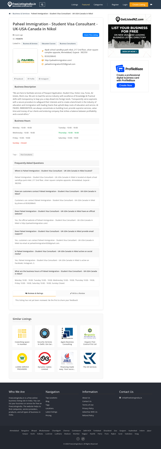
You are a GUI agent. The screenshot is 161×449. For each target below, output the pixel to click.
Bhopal (34, 430)
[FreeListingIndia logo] (22, 4)
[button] (151, 4)
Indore (142, 430)
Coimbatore (76, 430)
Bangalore (25, 430)
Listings (74, 4)
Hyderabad (133, 430)
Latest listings (51, 412)
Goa (115, 430)
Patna (100, 434)
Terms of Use (87, 405)
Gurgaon (122, 430)
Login (125, 4)
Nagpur (85, 434)
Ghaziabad (107, 430)
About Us (86, 398)
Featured (86, 4)
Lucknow (48, 434)
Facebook (19, 79)
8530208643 (50, 56)
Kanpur (25, 434)
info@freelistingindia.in (132, 398)
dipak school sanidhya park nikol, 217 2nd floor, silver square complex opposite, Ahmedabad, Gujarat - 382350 (71, 51)
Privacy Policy (88, 408)
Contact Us (86, 401)
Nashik (92, 434)
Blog (47, 401)
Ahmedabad (14, 430)
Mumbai (76, 434)
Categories (98, 4)
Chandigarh (56, 430)
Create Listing (139, 4)
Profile (31, 79)
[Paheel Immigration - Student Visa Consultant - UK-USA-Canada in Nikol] (25, 60)
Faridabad (97, 430)
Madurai (67, 434)
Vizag (137, 434)
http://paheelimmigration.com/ (58, 60)
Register (115, 4)
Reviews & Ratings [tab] (35, 293)
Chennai (66, 430)
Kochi (33, 434)
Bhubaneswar (44, 430)
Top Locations (51, 398)
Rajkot (113, 434)
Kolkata (40, 434)
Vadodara (128, 434)
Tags (48, 405)
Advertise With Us (89, 412)
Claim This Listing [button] (91, 35)
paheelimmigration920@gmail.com (60, 64)
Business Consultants (68, 43)
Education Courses (48, 43)
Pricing (48, 415)
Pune (107, 434)
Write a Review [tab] (78, 293)
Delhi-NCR (87, 430)
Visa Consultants (26, 155)
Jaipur (149, 430)
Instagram (45, 79)
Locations (50, 408)
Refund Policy (88, 415)
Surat (120, 434)
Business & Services (21, 13)
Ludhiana (58, 434)
